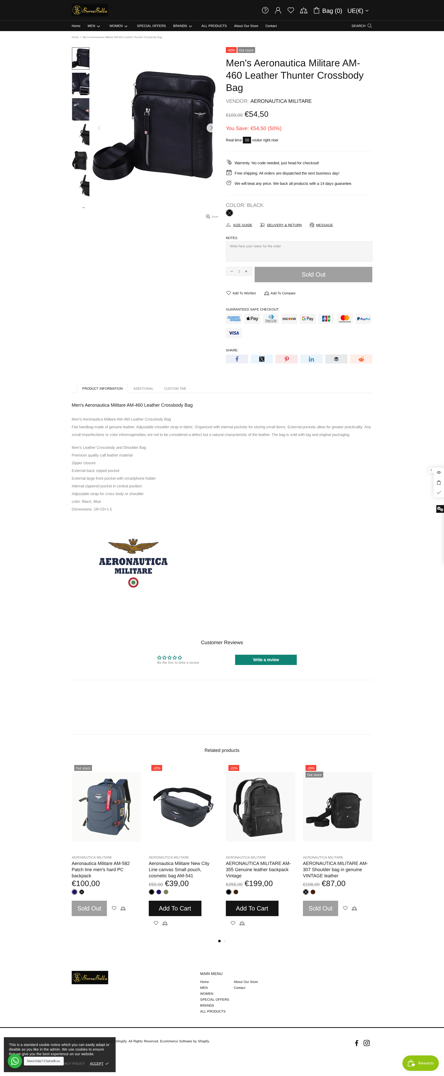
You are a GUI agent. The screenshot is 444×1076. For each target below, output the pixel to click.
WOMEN (206, 994)
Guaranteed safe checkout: (252, 309)
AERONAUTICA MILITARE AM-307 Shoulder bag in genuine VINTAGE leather (335, 869)
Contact (239, 988)
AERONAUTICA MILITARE (281, 101)
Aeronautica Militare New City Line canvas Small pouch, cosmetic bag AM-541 (179, 869)
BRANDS (207, 1005)
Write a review (266, 660)
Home (75, 37)
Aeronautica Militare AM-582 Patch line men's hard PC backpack (101, 869)
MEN (204, 988)
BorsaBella (90, 10)
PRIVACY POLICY (71, 1063)
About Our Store (246, 982)
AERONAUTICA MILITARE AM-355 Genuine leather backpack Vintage (258, 869)
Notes (231, 238)
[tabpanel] (106, 844)
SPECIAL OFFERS (214, 999)
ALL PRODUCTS (213, 1011)
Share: (232, 350)
